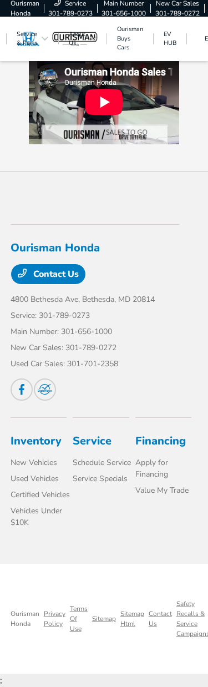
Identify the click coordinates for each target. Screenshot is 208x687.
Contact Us (55, 274)
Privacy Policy (54, 618)
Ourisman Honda (25, 618)
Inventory (36, 440)
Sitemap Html (132, 618)
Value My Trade (162, 490)
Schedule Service (102, 462)
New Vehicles (34, 462)
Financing (160, 440)
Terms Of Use (79, 618)
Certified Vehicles (40, 494)
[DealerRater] (45, 389)
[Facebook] (22, 389)
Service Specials (100, 478)
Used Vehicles (35, 478)
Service (92, 440)
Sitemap (104, 618)
